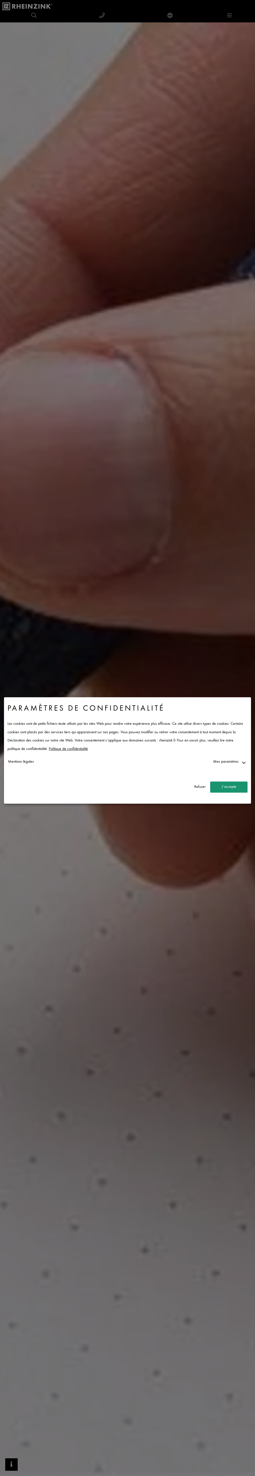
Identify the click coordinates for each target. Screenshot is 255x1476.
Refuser (200, 787)
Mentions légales (21, 761)
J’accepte (229, 787)
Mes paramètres (226, 761)
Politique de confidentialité (68, 749)
